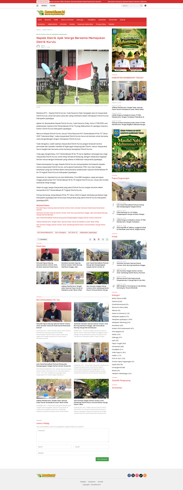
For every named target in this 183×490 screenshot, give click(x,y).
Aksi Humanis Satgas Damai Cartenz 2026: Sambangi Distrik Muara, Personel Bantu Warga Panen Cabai (70, 226)
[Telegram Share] (103, 239)
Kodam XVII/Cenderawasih (121, 328)
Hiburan (114, 310)
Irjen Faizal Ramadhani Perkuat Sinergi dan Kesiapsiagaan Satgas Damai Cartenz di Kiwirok (68, 218)
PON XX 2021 (116, 359)
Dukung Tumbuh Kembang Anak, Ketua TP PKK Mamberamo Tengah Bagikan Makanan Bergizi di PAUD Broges (128, 124)
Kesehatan (102, 20)
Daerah (122, 20)
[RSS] (145, 475)
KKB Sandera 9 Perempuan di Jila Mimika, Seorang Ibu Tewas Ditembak (131, 287)
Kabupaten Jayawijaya (59, 34)
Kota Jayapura (117, 331)
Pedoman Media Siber (85, 24)
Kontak (52, 5)
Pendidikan (92, 20)
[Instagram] (137, 475)
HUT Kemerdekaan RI (45, 232)
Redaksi (44, 5)
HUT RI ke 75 (73, 232)
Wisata (114, 370)
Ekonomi (48, 20)
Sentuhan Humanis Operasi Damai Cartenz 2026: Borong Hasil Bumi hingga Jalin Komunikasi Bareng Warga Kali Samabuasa (126, 2)
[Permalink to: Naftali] (38, 46)
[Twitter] (133, 475)
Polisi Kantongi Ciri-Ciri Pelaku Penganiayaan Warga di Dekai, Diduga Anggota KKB (130, 213)
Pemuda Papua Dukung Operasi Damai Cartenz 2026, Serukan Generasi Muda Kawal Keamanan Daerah (70, 209)
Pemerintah (113, 20)
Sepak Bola (116, 364)
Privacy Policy (101, 24)
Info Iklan (63, 24)
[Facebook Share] (90, 239)
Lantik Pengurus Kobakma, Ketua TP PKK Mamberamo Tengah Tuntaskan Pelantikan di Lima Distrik (128, 116)
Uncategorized (117, 368)
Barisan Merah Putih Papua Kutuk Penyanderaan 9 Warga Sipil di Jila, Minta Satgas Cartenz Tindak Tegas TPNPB (131, 279)
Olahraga (79, 20)
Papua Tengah (117, 344)
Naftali (43, 46)
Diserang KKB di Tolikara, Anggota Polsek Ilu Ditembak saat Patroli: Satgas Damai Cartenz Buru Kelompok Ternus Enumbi (131, 228)
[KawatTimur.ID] (50, 13)
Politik (56, 20)
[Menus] (37, 5)
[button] (141, 5)
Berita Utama (40, 34)
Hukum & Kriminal (67, 20)
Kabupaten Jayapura (119, 316)
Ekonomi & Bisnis (118, 307)
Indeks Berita (52, 24)
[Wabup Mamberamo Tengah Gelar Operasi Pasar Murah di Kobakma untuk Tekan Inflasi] (72, 278)
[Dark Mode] (145, 5)
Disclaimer (41, 24)
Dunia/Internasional (118, 304)
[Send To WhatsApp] (107, 239)
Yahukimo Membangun (120, 374)
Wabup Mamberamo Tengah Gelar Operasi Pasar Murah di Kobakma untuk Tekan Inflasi (67, 222)
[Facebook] (129, 475)
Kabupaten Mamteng (119, 322)
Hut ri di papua (60, 232)
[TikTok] (141, 475)
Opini (113, 340)
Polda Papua (116, 352)
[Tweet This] (94, 239)
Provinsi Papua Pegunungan (121, 361)
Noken (114, 335)
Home (40, 20)
